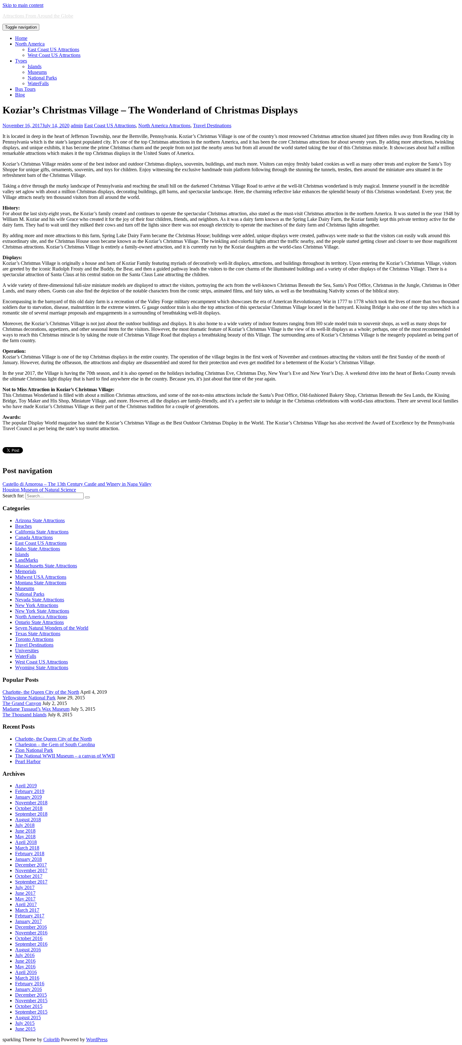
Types (21, 60)
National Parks (42, 77)
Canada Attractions (34, 537)
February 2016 (29, 983)
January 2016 (28, 989)
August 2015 (28, 1017)
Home (21, 38)
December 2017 (31, 864)
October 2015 (28, 1006)
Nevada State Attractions (39, 599)
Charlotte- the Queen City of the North (41, 692)
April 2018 (26, 842)
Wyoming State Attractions (41, 667)
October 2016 (28, 938)
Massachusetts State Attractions (46, 565)
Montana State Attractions (40, 582)
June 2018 (25, 831)
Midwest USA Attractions (40, 577)
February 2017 (29, 915)
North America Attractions (164, 125)
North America (30, 44)
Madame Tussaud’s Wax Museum (36, 709)
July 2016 (25, 955)
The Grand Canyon (22, 703)
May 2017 (25, 898)
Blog (20, 94)
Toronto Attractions (34, 639)
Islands (34, 66)
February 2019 (29, 791)
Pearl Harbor (28, 761)
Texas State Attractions (37, 633)
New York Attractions (36, 605)
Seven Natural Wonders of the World (51, 628)
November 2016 (31, 932)
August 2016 (28, 949)
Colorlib (51, 1039)
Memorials (25, 571)
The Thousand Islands (25, 714)
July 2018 (25, 825)
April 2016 (26, 972)
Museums (37, 72)
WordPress (96, 1039)
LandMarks (26, 560)
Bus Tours (25, 89)
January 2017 (28, 921)
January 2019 (28, 797)
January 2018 (28, 859)
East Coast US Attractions (53, 49)
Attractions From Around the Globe (38, 16)
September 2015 (31, 1012)
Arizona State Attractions (40, 520)
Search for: (13, 495)
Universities (27, 650)
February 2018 (29, 853)
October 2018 (28, 808)
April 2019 (26, 785)
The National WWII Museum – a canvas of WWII (65, 755)
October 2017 (28, 876)
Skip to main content (23, 5)
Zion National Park (34, 750)
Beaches (23, 526)
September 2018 (31, 814)
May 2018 (25, 836)
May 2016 (25, 966)
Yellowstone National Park (29, 697)
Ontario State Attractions (39, 622)
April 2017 (26, 904)
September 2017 (31, 881)
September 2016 (31, 944)
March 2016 (27, 978)
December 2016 (31, 927)
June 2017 (25, 893)
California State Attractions (42, 531)
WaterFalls (38, 83)
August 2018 (28, 819)
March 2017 (27, 910)
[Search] (87, 497)
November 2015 (31, 1000)
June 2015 (25, 1028)
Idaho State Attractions (37, 548)
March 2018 (27, 848)
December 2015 (31, 995)
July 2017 (25, 887)
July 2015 (25, 1023)
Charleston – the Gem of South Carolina (55, 744)
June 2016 (25, 961)
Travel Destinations (212, 125)
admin (77, 125)
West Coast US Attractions (54, 55)
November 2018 (31, 802)
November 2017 (31, 870)
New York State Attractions (42, 611)
